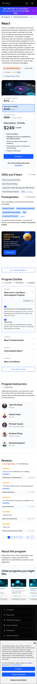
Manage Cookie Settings (19, 680)
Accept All (18, 669)
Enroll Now (18, 156)
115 (28, 537)
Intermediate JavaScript (25, 208)
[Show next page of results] (32, 537)
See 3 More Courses (18, 369)
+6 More (22, 216)
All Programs (6, 17)
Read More (5, 474)
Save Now (18, 165)
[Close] (33, 10)
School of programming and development (21, 17)
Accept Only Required (18, 674)
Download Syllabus (19, 270)
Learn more (10, 252)
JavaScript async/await (11, 212)
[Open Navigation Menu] (32, 3)
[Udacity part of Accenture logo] (6, 3)
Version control (8, 208)
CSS (24, 212)
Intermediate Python (17, 588)
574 (18, 72)
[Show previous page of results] (4, 537)
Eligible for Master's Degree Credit (12, 236)
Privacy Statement (15, 665)
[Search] (26, 3)
